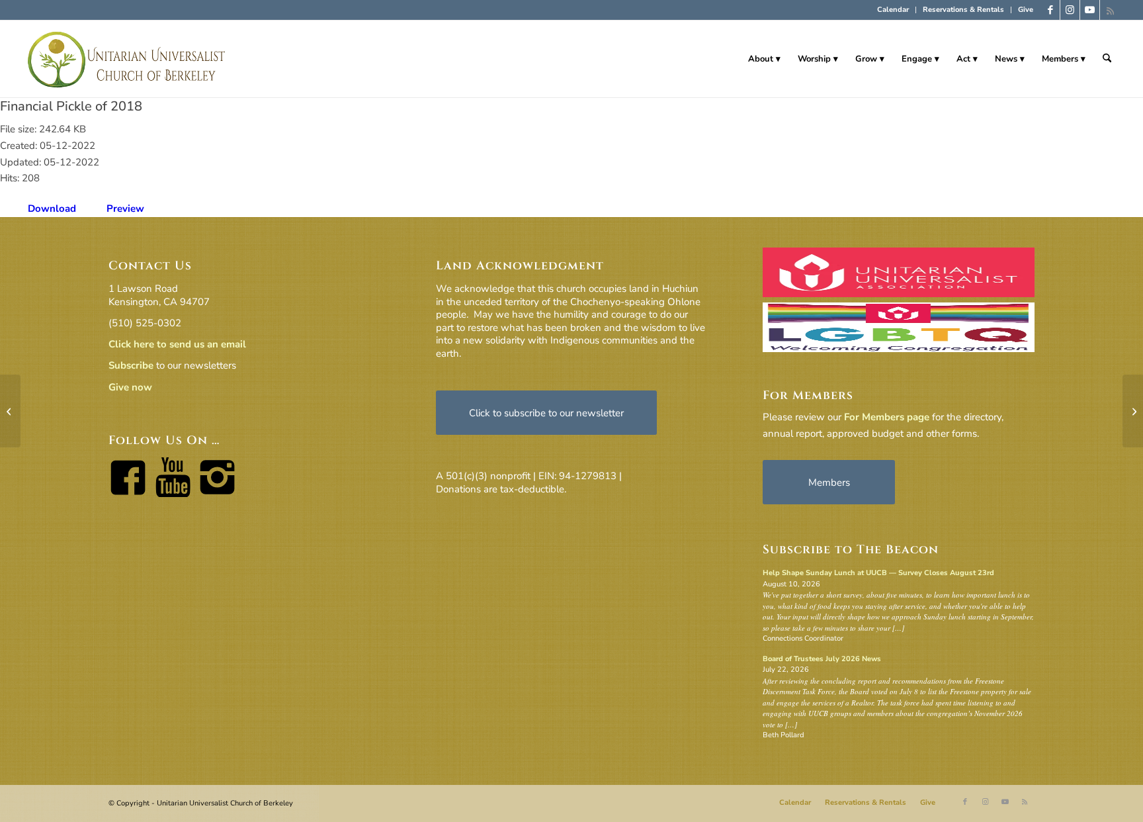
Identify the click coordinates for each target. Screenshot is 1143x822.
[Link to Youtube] (1089, 10)
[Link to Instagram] (1070, 10)
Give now (130, 387)
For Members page (886, 417)
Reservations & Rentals (963, 10)
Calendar (893, 10)
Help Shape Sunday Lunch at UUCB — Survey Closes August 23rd (878, 573)
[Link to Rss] (1110, 10)
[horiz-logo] (127, 59)
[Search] (1107, 59)
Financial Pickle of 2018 (71, 106)
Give (1025, 10)
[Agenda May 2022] (10, 411)
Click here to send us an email (177, 344)
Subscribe (130, 365)
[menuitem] (893, 10)
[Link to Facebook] (1050, 10)
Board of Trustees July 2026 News (822, 659)
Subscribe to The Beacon (851, 549)
